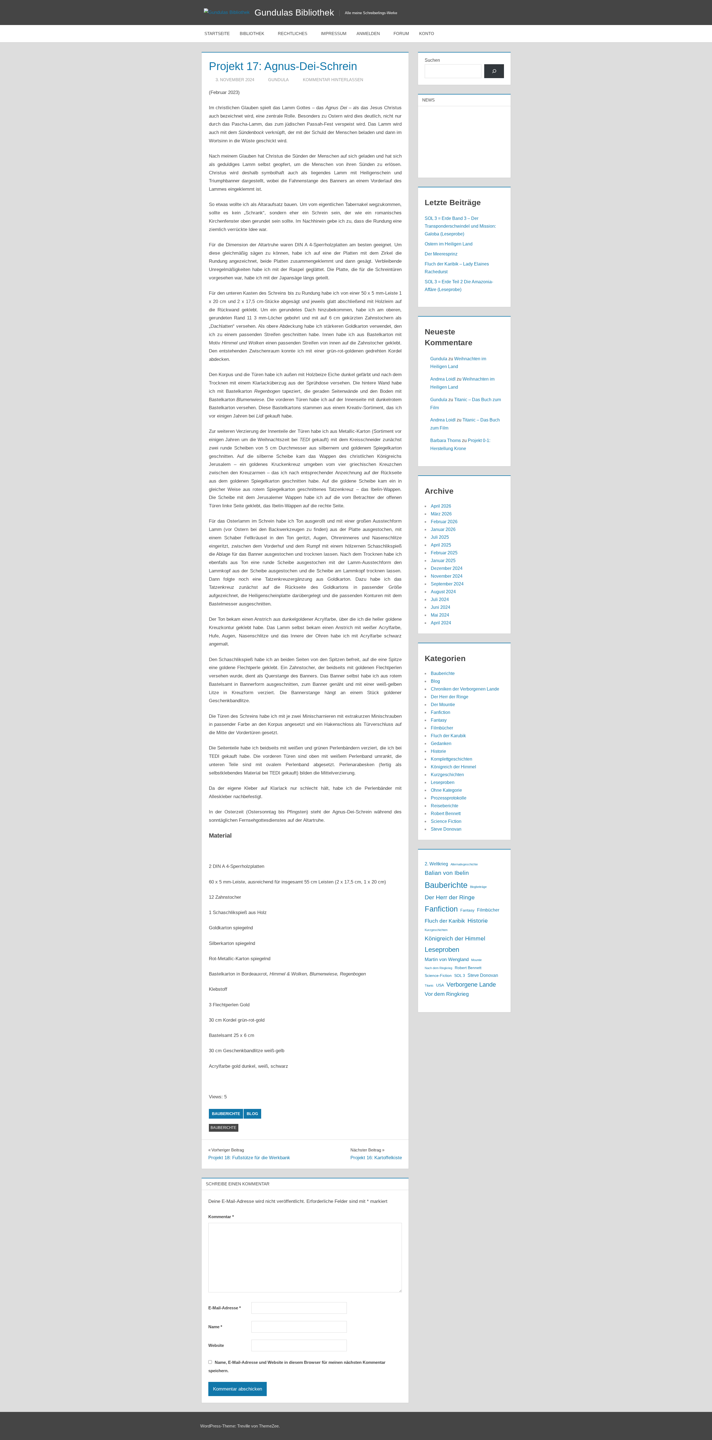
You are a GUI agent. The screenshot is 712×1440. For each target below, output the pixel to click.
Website (216, 1345)
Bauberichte (226, 1113)
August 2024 (443, 591)
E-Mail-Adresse (224, 1307)
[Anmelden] (494, 71)
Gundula (278, 79)
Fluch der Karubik (448, 735)
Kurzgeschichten (447, 774)
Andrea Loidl (443, 379)
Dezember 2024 (447, 568)
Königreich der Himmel (453, 766)
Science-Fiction (438, 976)
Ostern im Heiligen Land (449, 244)
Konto (426, 33)
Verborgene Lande (471, 984)
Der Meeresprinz (441, 254)
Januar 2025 (443, 560)
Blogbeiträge (478, 886)
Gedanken (441, 743)
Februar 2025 (444, 552)
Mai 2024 (440, 615)
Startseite (217, 33)
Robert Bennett (446, 813)
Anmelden (368, 33)
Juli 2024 (440, 599)
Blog (252, 1113)
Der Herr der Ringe (449, 696)
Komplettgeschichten (451, 759)
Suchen (432, 60)
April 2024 (441, 622)
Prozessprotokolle (448, 798)
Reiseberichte (444, 805)
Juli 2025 (440, 537)
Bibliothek (252, 33)
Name (215, 1326)
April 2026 (441, 506)
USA (440, 985)
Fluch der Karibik (445, 921)
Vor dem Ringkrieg (447, 994)
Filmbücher (442, 728)
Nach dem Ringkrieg (438, 968)
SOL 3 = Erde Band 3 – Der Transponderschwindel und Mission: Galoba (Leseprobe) (460, 226)
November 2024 (447, 576)
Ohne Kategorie (446, 790)
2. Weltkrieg (436, 863)
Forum (401, 33)
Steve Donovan (446, 829)
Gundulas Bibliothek (294, 13)
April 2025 (441, 545)
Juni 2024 (440, 607)
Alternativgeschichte (464, 864)
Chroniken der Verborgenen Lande (465, 689)
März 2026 (441, 514)
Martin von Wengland (447, 959)
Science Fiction (446, 821)
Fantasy (439, 720)
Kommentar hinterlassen (333, 79)
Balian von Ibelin (447, 873)
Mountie (476, 960)
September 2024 (447, 584)
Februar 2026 (444, 521)
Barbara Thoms (445, 440)
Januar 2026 (443, 529)
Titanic (429, 985)
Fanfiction (440, 712)
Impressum (334, 33)
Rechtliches (292, 33)
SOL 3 (459, 976)
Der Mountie (443, 704)
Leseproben (442, 782)
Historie (438, 751)
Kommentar (221, 1216)
